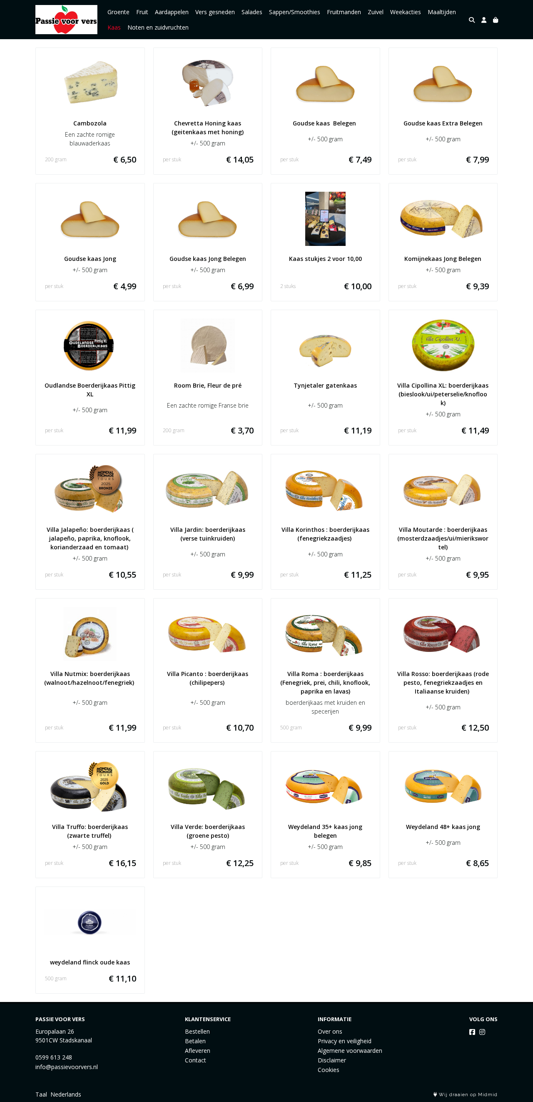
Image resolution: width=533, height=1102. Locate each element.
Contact (195, 1060)
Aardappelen (172, 12)
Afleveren (197, 1050)
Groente (118, 12)
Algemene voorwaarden (350, 1050)
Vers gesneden (215, 12)
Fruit (142, 12)
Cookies (328, 1070)
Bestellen (197, 1031)
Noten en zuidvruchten (158, 27)
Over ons (330, 1031)
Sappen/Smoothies (294, 12)
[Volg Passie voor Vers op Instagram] (482, 1032)
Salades (252, 12)
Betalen (195, 1041)
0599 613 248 (53, 1057)
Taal (41, 1094)
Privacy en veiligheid (344, 1041)
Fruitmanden (344, 12)
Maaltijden (442, 12)
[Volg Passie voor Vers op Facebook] (472, 1032)
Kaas (114, 27)
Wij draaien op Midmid (467, 1094)
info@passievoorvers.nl (66, 1067)
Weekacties (405, 12)
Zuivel (376, 12)
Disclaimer (332, 1060)
